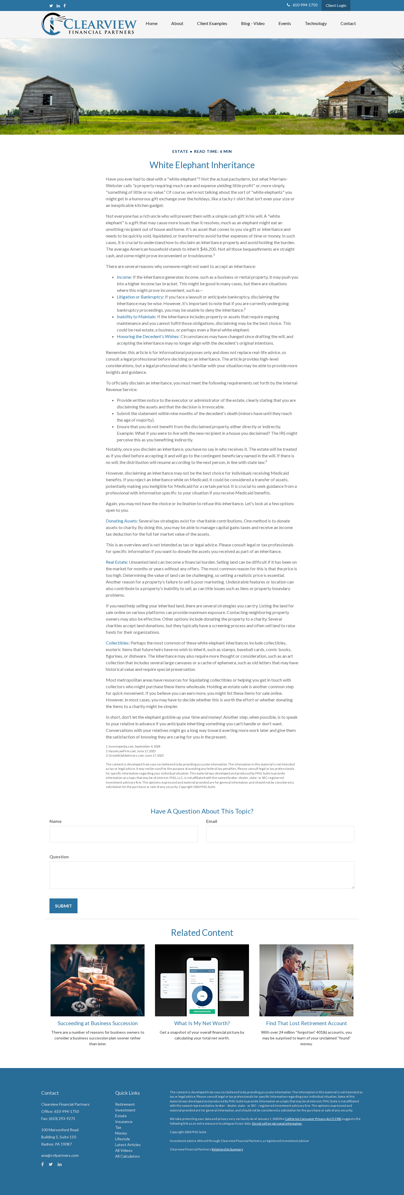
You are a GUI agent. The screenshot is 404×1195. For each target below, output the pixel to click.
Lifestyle (122, 1138)
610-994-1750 (305, 4)
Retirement (125, 1104)
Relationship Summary (227, 1149)
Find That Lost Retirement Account (306, 1023)
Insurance (123, 1121)
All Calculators (127, 1156)
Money (121, 1133)
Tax (118, 1127)
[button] (177, 23)
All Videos (123, 1150)
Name (55, 821)
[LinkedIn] (58, 6)
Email (211, 821)
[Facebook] (64, 6)
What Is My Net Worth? (202, 1023)
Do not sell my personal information (277, 1123)
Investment (125, 1110)
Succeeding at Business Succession (98, 1023)
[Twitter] (51, 6)
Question (59, 856)
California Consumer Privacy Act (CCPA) (313, 1119)
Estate (121, 1115)
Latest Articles (128, 1144)
